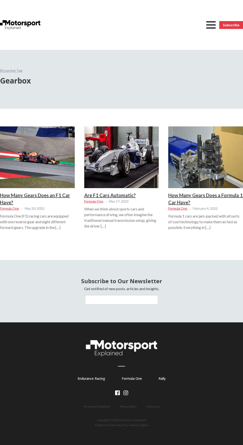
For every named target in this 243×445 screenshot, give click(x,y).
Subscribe (231, 25)
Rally (162, 378)
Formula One (9, 208)
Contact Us (153, 406)
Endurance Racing (91, 378)
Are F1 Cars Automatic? (110, 195)
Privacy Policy (128, 406)
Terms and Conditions (97, 406)
